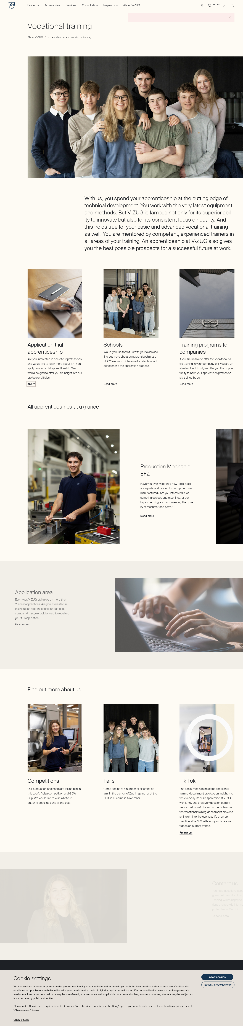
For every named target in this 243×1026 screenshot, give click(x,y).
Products (33, 5)
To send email (221, 916)
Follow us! (185, 833)
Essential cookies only (217, 984)
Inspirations (110, 5)
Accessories (52, 5)
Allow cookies (217, 977)
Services (71, 5)
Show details (21, 1019)
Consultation (90, 5)
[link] (202, 6)
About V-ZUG (131, 5)
